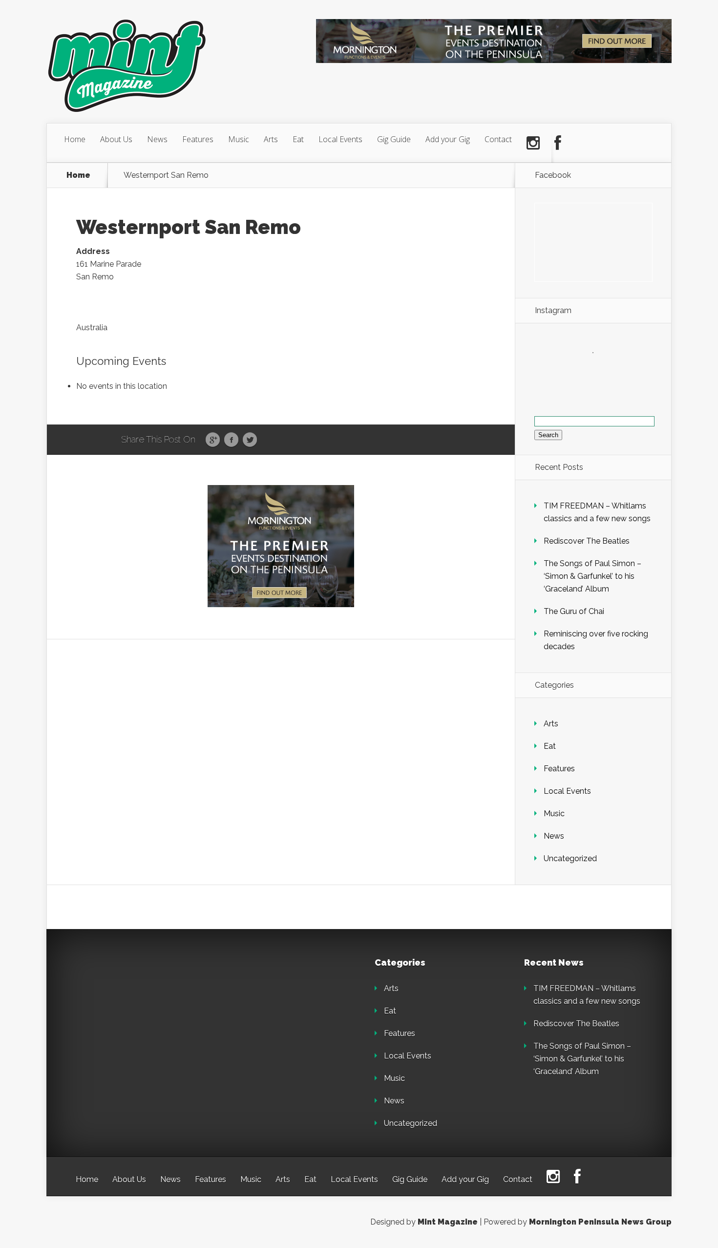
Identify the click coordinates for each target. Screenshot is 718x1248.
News (157, 139)
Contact (498, 139)
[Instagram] (533, 143)
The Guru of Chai (574, 611)
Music (238, 139)
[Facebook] (558, 143)
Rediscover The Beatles (587, 541)
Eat (298, 139)
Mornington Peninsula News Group (600, 1222)
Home (74, 139)
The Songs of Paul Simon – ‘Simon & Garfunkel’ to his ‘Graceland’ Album (592, 576)
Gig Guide (394, 139)
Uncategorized (570, 858)
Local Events (340, 139)
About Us (116, 139)
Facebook (231, 440)
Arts (271, 139)
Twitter (249, 440)
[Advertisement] (144, 1019)
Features (197, 139)
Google (212, 440)
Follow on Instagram (599, 370)
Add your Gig (447, 139)
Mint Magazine (448, 1222)
